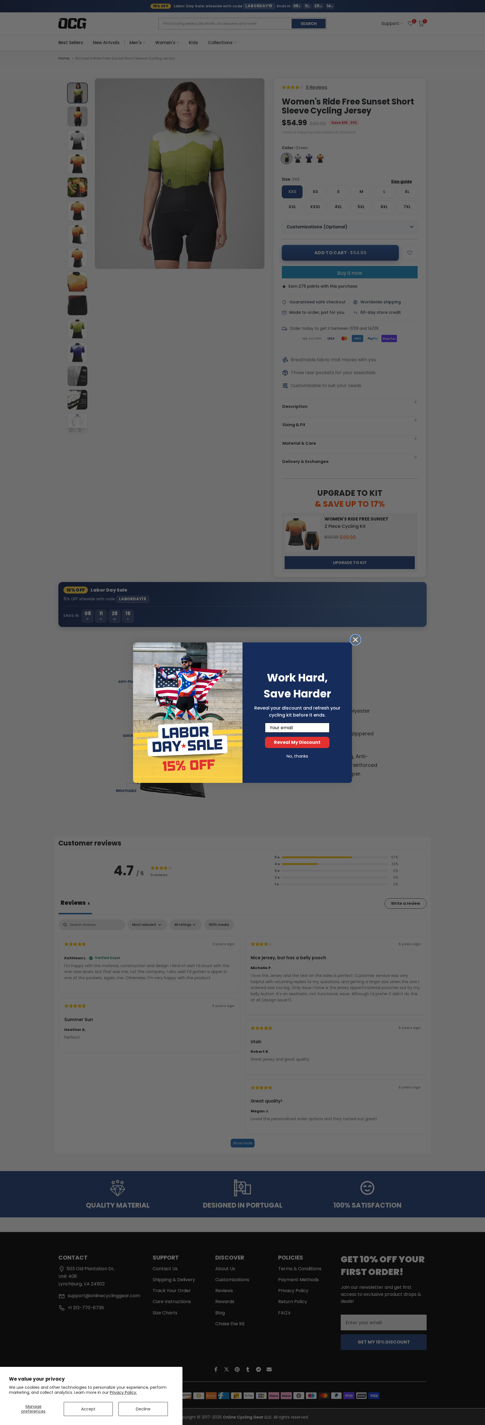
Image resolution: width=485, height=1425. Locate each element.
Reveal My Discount (297, 742)
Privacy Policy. (123, 1392)
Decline (143, 1409)
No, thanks (297, 756)
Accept (88, 1409)
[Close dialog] (355, 640)
